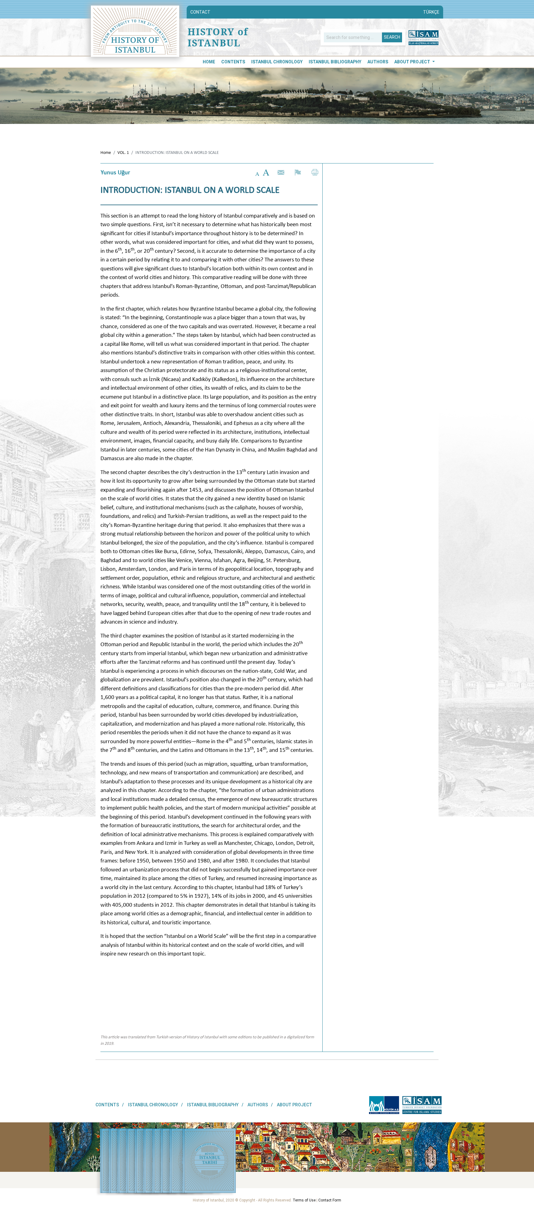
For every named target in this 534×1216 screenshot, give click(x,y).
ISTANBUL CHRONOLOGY (277, 61)
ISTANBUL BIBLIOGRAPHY (335, 61)
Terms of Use (304, 1200)
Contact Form (329, 1200)
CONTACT (200, 12)
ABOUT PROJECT (412, 61)
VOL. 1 (123, 152)
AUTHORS (377, 61)
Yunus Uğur (115, 172)
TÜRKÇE (431, 12)
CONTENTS (233, 61)
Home (209, 61)
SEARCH (392, 37)
